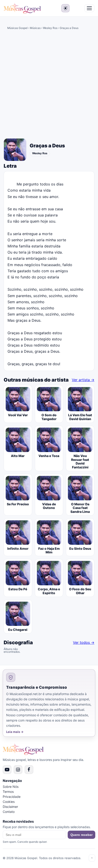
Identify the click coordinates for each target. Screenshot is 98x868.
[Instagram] (18, 769)
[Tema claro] (65, 8)
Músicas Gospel (17, 28)
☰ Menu (89, 8)
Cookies (9, 802)
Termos (8, 792)
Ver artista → (83, 380)
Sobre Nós (10, 786)
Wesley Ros (50, 28)
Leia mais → (14, 731)
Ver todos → (83, 642)
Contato (9, 812)
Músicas (35, 28)
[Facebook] (29, 769)
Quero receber (81, 835)
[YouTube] (7, 769)
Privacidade (12, 797)
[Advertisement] (49, 86)
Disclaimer (10, 807)
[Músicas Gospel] (22, 8)
